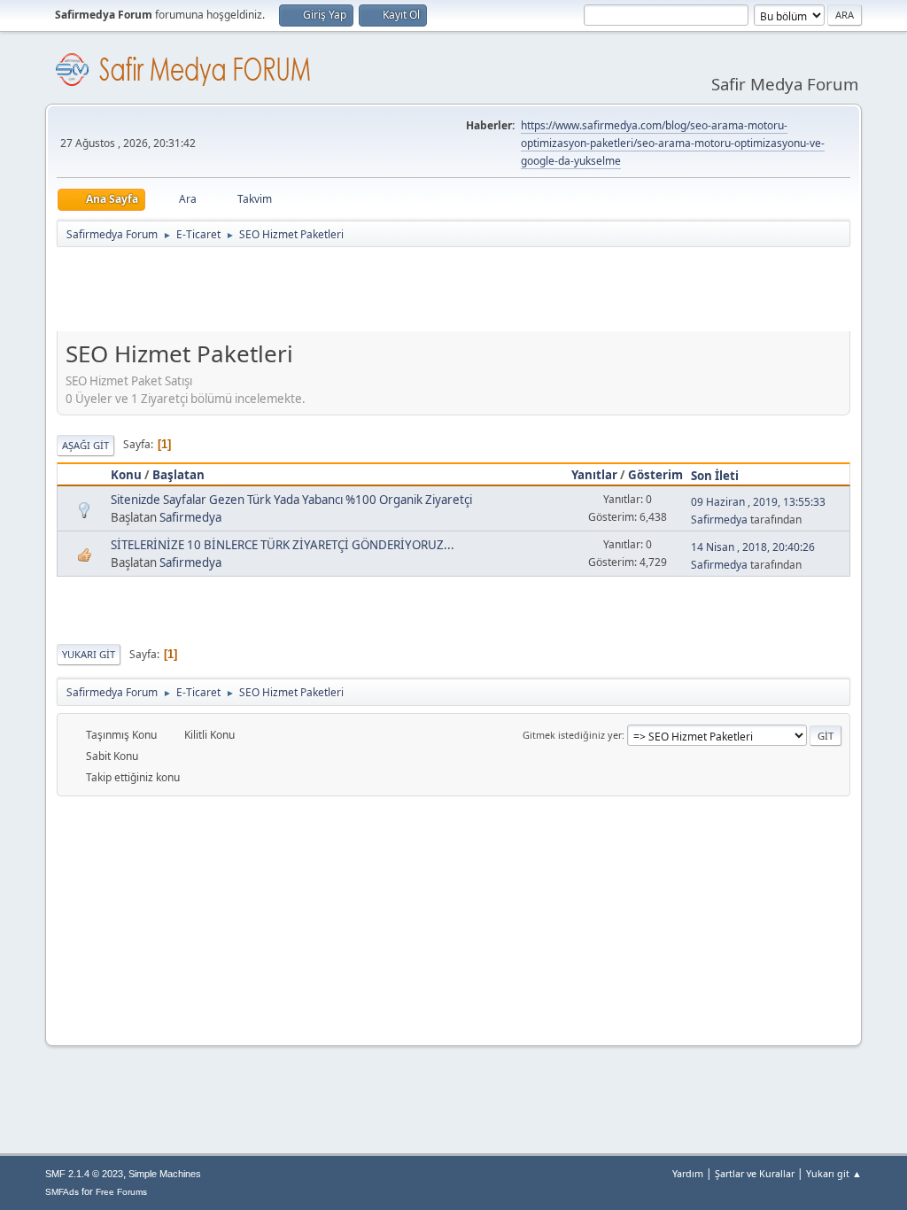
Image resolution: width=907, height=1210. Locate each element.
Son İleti (715, 476)
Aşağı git (85, 445)
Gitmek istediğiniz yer (572, 734)
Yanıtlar (594, 475)
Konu (126, 475)
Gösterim (655, 475)
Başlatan (178, 475)
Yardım (687, 1173)
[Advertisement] (379, 293)
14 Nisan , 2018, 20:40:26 (753, 547)
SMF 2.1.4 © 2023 (84, 1173)
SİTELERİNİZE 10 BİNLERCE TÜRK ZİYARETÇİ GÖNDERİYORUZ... (282, 545)
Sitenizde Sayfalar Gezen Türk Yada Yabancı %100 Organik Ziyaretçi (291, 500)
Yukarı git (88, 654)
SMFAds (62, 1192)
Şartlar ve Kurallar (755, 1173)
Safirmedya (190, 517)
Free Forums (121, 1192)
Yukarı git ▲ (834, 1173)
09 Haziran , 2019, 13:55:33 (758, 501)
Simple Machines (164, 1173)
